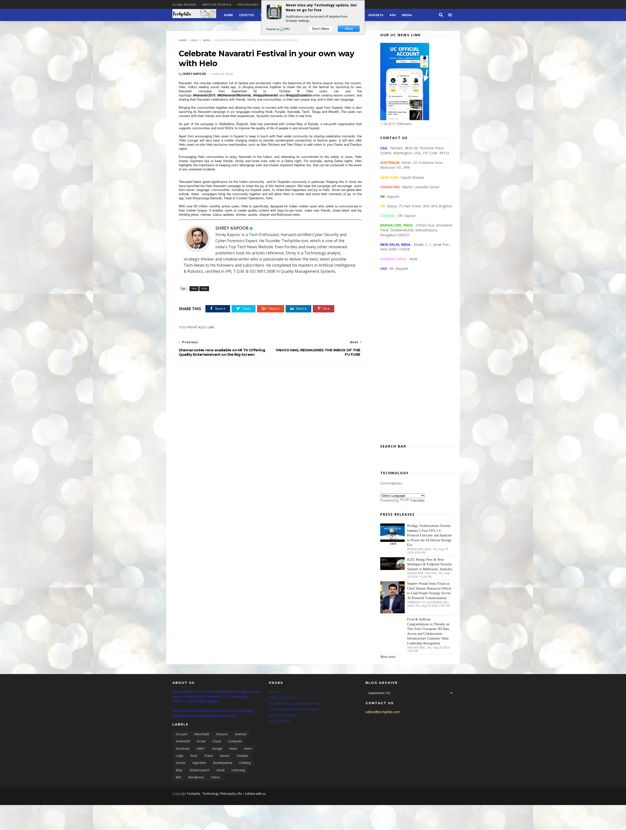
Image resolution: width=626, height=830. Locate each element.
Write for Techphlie (216, 4)
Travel (208, 756)
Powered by (273, 29)
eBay (179, 770)
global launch (199, 770)
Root (193, 756)
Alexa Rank (201, 734)
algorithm (199, 763)
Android (240, 734)
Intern (248, 749)
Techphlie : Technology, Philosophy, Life (214, 794)
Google (217, 749)
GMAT (201, 749)
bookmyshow (222, 763)
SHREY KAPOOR (231, 228)
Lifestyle (246, 15)
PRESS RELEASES (282, 697)
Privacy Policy (280, 721)
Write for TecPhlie (283, 715)
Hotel (233, 749)
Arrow (201, 741)
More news (387, 657)
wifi (178, 777)
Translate (417, 500)
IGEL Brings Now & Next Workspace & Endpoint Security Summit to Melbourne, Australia (429, 564)
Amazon (222, 734)
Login (179, 756)
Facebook (183, 749)
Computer (235, 741)
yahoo (215, 777)
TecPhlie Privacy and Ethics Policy (295, 703)
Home (228, 15)
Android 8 (183, 741)
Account (181, 734)
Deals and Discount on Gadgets (294, 709)
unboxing (238, 770)
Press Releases (247, 4)
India (406, 15)
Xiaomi (224, 756)
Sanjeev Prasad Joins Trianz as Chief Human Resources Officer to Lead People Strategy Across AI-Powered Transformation (429, 591)
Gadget (375, 15)
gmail (220, 770)
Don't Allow (320, 29)
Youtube (242, 756)
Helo (194, 40)
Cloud (216, 741)
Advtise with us (255, 794)
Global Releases (184, 4)
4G (391, 15)
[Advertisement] (417, 361)
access (180, 763)
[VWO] (285, 29)
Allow (349, 29)
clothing (245, 763)
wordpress (196, 777)
